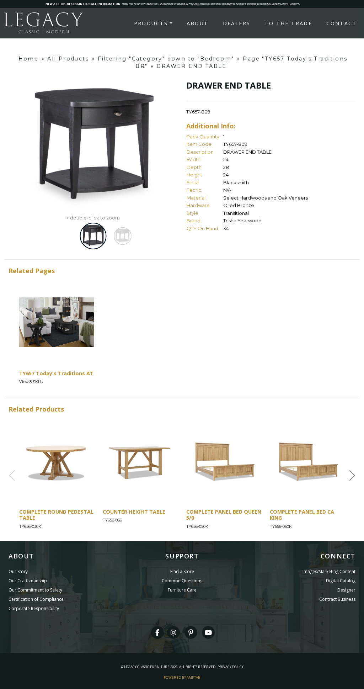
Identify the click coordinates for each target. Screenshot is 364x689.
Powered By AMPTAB (182, 677)
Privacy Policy (230, 666)
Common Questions (182, 581)
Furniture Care (182, 590)
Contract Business (337, 599)
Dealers (237, 23)
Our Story (18, 571)
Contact (341, 23)
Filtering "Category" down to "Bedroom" (166, 58)
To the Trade (288, 23)
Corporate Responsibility (34, 608)
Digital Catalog (340, 581)
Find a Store (182, 571)
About (198, 23)
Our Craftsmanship (28, 581)
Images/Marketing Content (329, 571)
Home (28, 58)
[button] (352, 475)
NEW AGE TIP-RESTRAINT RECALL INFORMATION (83, 4)
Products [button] (151, 23)
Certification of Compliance (36, 599)
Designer (346, 590)
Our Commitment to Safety (35, 590)
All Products (68, 58)
